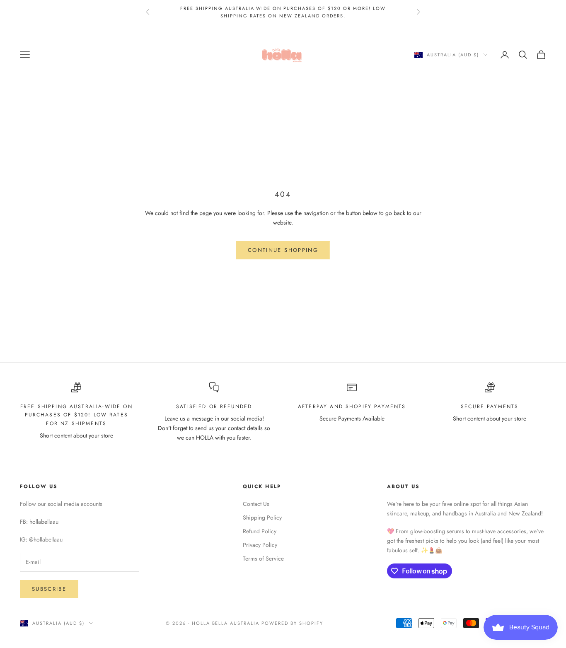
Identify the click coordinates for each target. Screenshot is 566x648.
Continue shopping (283, 250)
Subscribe (49, 589)
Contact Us (256, 504)
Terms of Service (263, 558)
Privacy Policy (260, 545)
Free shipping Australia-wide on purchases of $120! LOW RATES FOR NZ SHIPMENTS (76, 415)
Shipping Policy (262, 517)
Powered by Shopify (292, 623)
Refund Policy (259, 531)
